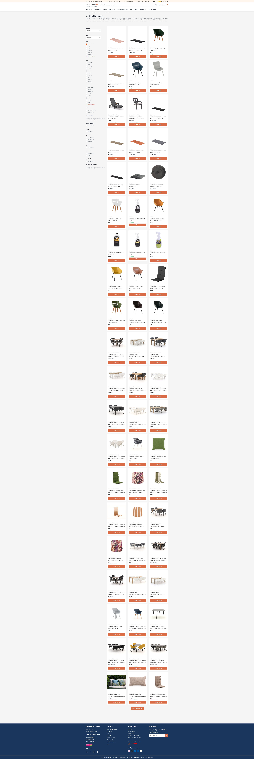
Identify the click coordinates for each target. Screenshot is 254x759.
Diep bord (91, 139)
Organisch (91, 112)
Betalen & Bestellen (133, 735)
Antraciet (90, 62)
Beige (90, 64)
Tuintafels (91, 147)
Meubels (88, 9)
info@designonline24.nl (92, 731)
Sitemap (126, 757)
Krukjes (90, 155)
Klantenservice (152, 9)
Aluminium (91, 87)
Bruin (89, 69)
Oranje (90, 77)
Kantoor (111, 9)
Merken (142, 9)
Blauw (90, 66)
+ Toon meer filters (90, 56)
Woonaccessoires (122, 9)
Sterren (90, 131)
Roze (89, 81)
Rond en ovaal (92, 110)
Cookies (122, 757)
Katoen (90, 91)
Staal (89, 102)
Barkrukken (91, 153)
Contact (109, 733)
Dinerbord (91, 141)
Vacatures (109, 731)
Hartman (91, 44)
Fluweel (90, 89)
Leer (89, 93)
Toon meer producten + (137, 708)
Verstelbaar (91, 125)
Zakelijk (109, 735)
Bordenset (91, 137)
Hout (89, 100)
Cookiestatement (111, 737)
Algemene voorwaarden (106, 757)
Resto (90, 52)
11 (89, 46)
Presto (90, 50)
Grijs (89, 73)
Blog (108, 744)
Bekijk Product (116, 56)
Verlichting (97, 9)
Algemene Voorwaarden (134, 737)
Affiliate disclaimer (111, 742)
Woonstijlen (133, 9)
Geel (89, 71)
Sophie (90, 54)
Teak (89, 98)
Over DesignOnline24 (112, 729)
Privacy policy (110, 739)
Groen (90, 75)
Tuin (104, 9)
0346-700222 (89, 729)
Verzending (131, 733)
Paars (90, 79)
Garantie (130, 729)
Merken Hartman (99, 12)
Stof (89, 95)
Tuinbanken (92, 161)
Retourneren (131, 731)
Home (87, 12)
